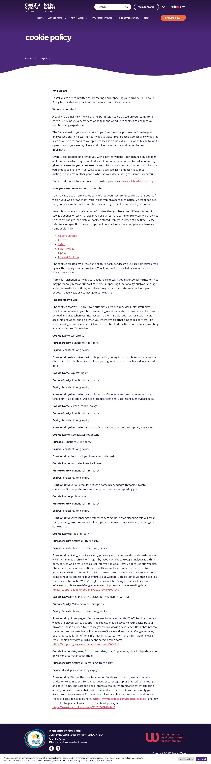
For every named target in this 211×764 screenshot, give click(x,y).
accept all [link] (202, 759)
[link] (127, 7)
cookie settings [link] (186, 759)
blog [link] (146, 17)
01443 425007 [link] (59, 738)
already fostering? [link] (129, 17)
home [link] (40, 17)
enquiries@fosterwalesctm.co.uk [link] (69, 742)
